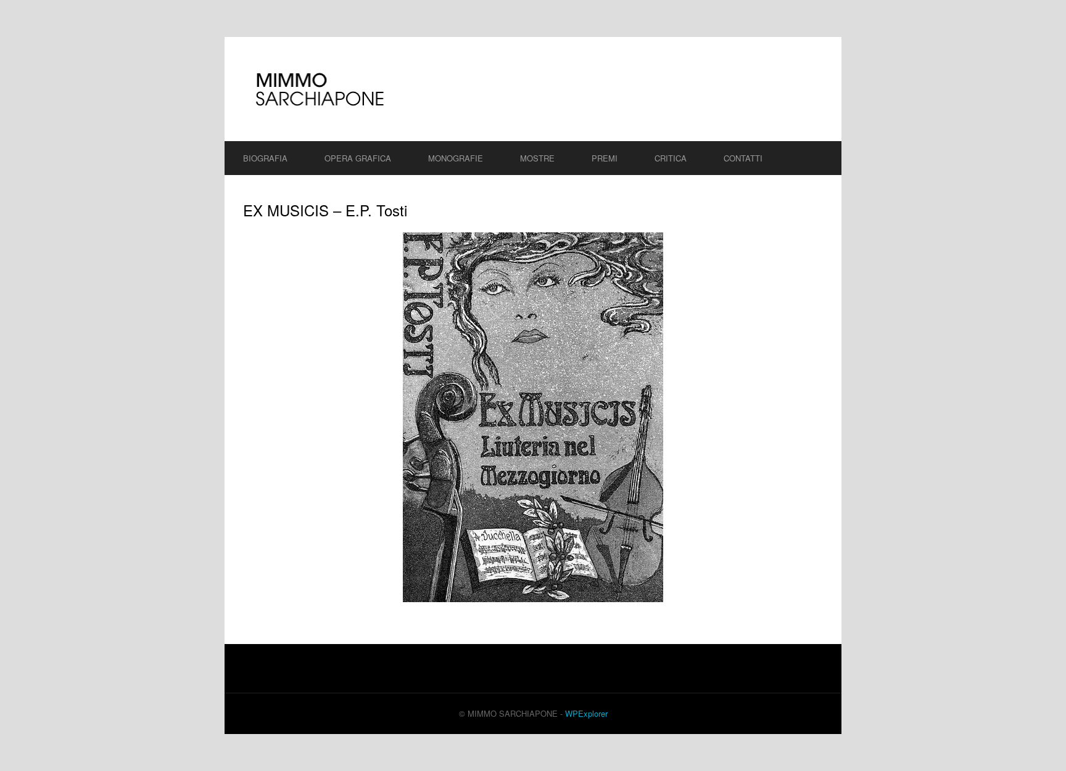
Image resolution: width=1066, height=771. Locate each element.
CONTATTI (743, 158)
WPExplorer (586, 713)
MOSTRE (537, 158)
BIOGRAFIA (265, 158)
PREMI (605, 158)
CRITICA (671, 158)
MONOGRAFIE (455, 158)
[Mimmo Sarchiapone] (533, 89)
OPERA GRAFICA (357, 158)
